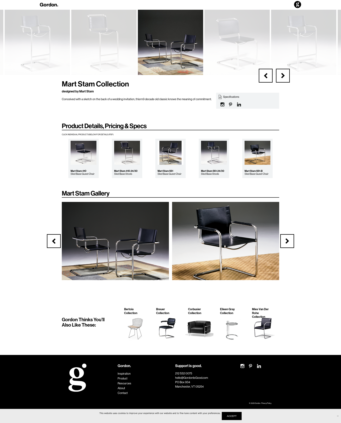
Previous (266, 76)
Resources (124, 383)
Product (122, 378)
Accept (232, 416)
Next (283, 76)
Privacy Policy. (266, 403)
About (121, 388)
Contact (123, 393)
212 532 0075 (183, 373)
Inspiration (124, 373)
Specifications (231, 96)
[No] (337, 416)
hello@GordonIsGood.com (191, 378)
